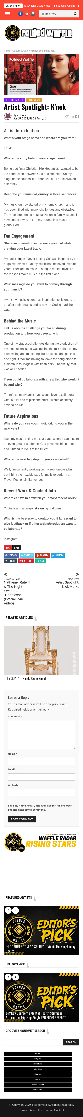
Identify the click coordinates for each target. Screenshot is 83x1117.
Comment (15, 716)
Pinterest (27, 560)
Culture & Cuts (20, 50)
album (70, 469)
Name (12, 754)
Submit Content (54, 1110)
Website (13, 785)
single (21, 258)
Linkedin (59, 555)
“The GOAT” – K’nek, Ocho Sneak (25, 678)
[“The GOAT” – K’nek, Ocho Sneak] (41, 650)
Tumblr (11, 560)
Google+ (44, 555)
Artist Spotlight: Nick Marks (67, 583)
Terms (23, 1110)
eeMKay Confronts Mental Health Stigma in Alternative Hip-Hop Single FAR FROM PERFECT (36, 1015)
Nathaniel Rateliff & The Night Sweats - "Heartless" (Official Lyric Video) (17, 591)
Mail (42, 560)
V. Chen (21, 115)
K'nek (16, 547)
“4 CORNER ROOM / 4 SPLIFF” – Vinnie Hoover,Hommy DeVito (40, 948)
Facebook (12, 555)
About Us (36, 1110)
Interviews (34, 100)
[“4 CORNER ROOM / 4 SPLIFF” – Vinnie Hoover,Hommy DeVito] (41, 930)
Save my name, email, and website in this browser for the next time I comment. (40, 807)
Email (12, 769)
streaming (41, 508)
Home (7, 50)
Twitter (28, 555)
